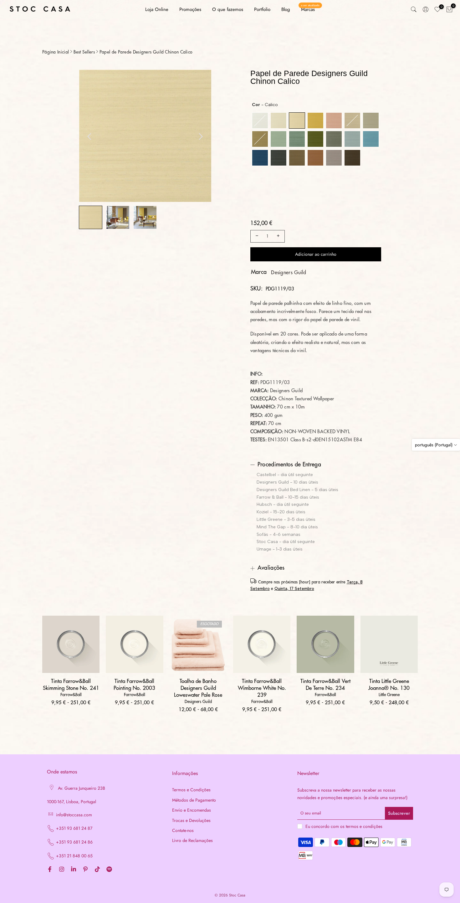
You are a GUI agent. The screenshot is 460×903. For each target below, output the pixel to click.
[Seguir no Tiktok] (97, 870)
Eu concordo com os (343, 826)
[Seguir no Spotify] (109, 870)
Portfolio (262, 9)
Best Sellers (84, 52)
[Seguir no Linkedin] (73, 870)
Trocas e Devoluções (191, 820)
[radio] (260, 120)
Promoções (190, 9)
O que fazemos (227, 9)
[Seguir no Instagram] (61, 870)
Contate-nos (183, 831)
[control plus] (279, 236)
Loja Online (156, 9)
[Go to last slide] (89, 136)
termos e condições (364, 826)
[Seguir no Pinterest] (85, 870)
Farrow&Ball (71, 695)
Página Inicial (55, 52)
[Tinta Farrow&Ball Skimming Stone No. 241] (71, 644)
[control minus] (256, 236)
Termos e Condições (191, 790)
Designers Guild (288, 272)
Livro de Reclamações (192, 841)
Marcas (310, 9)
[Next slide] (200, 136)
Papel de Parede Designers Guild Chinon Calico (146, 52)
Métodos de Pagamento (194, 800)
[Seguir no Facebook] (50, 870)
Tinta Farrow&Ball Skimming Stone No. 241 (71, 685)
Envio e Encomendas (191, 810)
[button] (90, 217)
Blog (285, 9)
